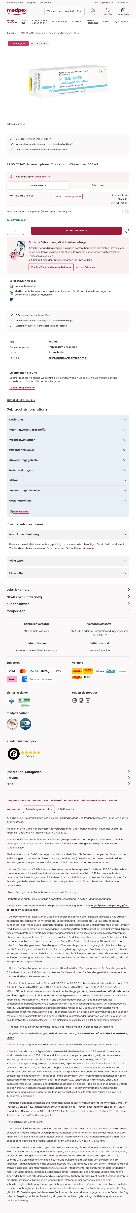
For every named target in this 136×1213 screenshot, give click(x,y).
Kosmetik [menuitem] (77, 21)
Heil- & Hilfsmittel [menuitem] (92, 21)
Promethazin (56, 352)
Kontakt (114, 800)
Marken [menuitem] (106, 21)
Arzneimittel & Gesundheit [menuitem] (40, 21)
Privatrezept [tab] (99, 185)
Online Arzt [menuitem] (24, 21)
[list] (68, 81)
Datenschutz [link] (71, 800)
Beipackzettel (21, 512)
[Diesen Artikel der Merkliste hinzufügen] (126, 230)
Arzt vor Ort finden (85, 267)
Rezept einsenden (84, 548)
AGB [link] (45, 800)
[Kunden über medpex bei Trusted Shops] (25, 754)
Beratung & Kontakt (104, 2)
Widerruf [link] (56, 800)
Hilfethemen (123, 2)
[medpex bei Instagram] (81, 700)
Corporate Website (18, 800)
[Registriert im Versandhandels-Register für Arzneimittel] (24, 703)
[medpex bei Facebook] (74, 700)
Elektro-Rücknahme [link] (94, 800)
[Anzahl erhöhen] (21, 231)
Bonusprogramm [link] (15, 2)
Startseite (11, 33)
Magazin (31, 2)
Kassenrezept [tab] (38, 185)
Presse (37, 800)
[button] (51, 267)
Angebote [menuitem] (123, 21)
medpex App (46, 2)
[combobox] (64, 11)
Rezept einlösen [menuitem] (12, 21)
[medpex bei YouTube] (88, 700)
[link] (12, 724)
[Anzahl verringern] (10, 231)
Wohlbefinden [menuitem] (60, 21)
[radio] (11, 195)
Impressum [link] (14, 809)
